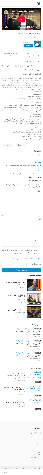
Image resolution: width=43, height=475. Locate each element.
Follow (27, 46)
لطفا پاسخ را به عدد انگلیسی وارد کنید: (26, 258)
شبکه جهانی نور (27, 42)
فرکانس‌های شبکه (35, 457)
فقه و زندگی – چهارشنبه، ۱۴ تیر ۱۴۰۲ (28, 356)
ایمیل (38, 230)
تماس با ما (37, 454)
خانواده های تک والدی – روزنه (15, 282)
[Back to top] (7, 461)
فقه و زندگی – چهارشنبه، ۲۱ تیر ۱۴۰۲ (28, 344)
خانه (39, 449)
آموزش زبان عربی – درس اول (15, 402)
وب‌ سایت (37, 240)
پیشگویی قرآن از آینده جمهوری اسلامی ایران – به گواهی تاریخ (15, 374)
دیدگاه (38, 191)
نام (39, 219)
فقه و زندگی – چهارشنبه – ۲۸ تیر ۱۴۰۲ (27, 331)
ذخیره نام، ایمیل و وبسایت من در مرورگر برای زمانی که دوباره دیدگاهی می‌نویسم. (20, 251)
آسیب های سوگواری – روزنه (16, 310)
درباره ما (38, 452)
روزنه (38, 154)
